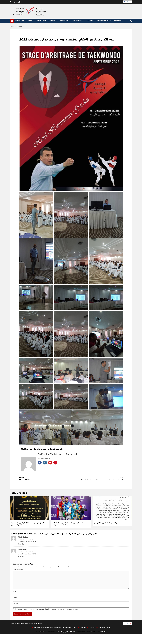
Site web (15, 603)
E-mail (15, 597)
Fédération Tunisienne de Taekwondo (58, 454)
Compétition (77, 21)
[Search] (131, 21)
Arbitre (90, 21)
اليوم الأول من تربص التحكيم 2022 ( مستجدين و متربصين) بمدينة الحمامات (100, 478)
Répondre (21, 544)
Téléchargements (104, 21)
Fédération (19, 21)
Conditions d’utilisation (17, 623)
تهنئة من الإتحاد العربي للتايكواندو (105, 523)
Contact (117, 21)
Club (30, 21)
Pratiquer (64, 21)
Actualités (41, 21)
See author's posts (44, 458)
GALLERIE (51, 21)
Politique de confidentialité (33, 623)
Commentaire (18, 570)
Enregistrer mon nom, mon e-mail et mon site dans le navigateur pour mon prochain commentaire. (46, 609)
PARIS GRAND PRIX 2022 (27, 478)
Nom (15, 591)
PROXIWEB (102, 632)
